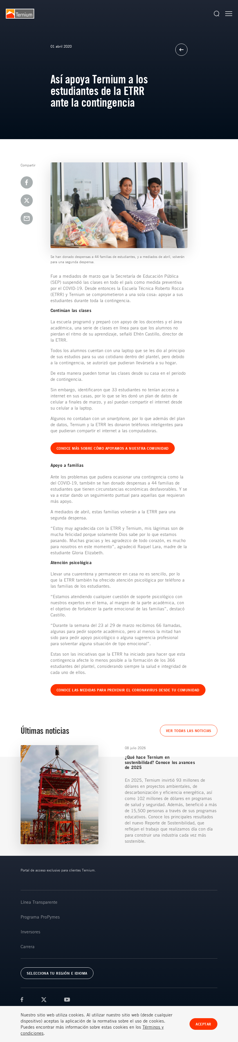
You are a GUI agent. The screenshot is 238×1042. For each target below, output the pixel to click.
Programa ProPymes (40, 916)
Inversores (30, 931)
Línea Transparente (39, 902)
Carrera (28, 946)
